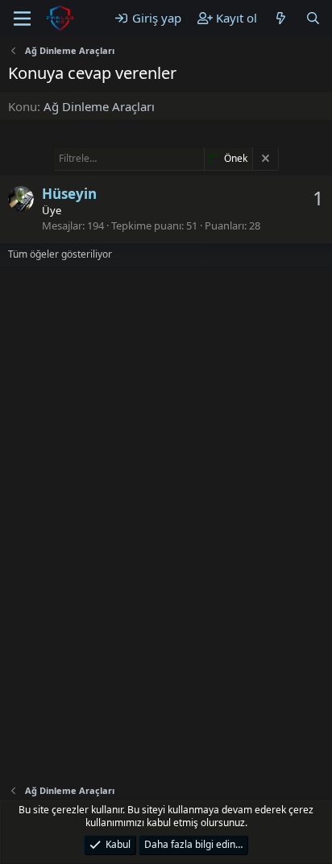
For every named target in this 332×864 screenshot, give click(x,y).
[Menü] (22, 18)
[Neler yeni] (281, 18)
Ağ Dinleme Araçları (99, 106)
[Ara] (313, 18)
